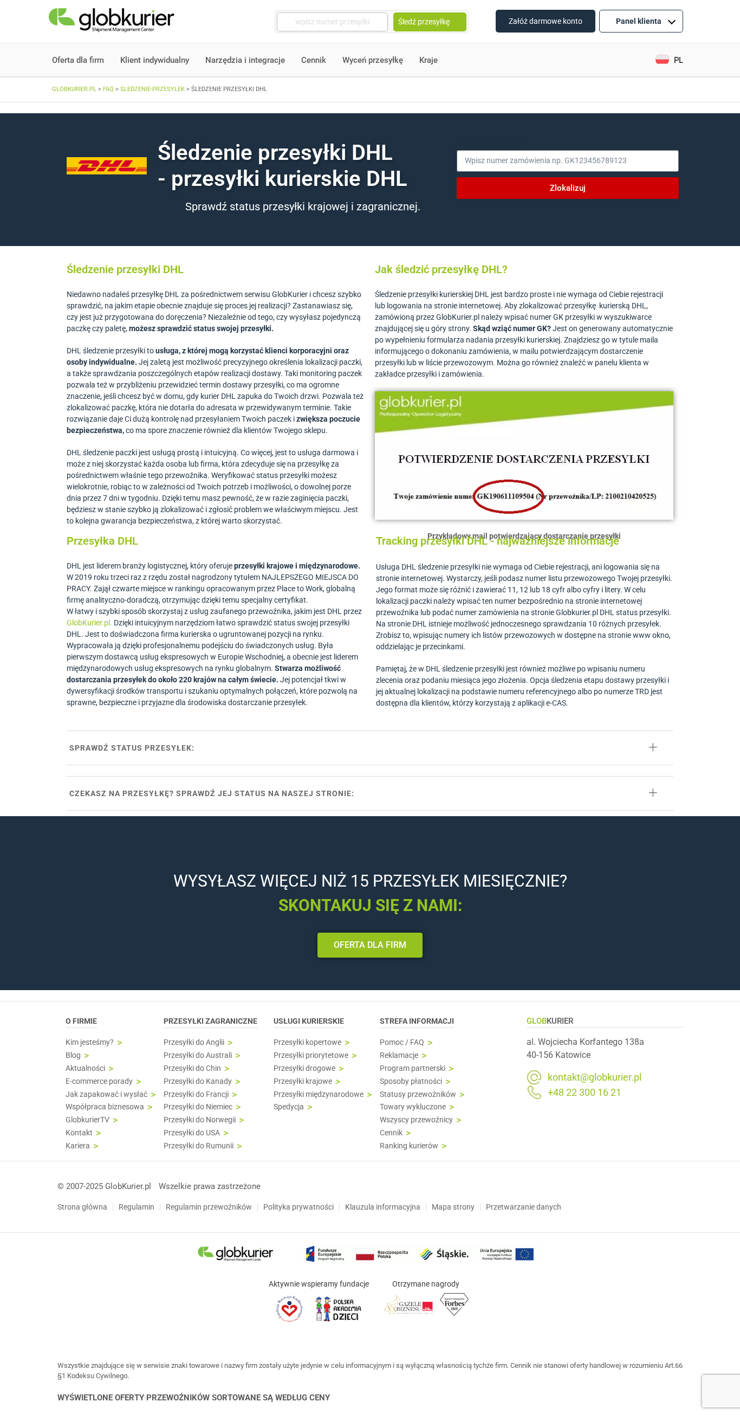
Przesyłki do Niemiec (198, 1107)
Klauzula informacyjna (382, 1207)
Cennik (313, 60)
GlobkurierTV (87, 1120)
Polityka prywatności (298, 1207)
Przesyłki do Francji (196, 1094)
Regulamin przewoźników (209, 1207)
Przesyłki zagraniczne (210, 1021)
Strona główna (82, 1207)
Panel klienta (638, 21)
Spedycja (289, 1107)
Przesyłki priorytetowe (311, 1055)
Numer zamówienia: (490, 144)
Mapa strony (453, 1207)
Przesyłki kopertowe (307, 1042)
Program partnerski (412, 1068)
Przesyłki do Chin (192, 1068)
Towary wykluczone (413, 1107)
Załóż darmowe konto (545, 21)
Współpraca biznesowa (105, 1107)
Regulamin (136, 1207)
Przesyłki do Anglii (194, 1042)
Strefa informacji (417, 1021)
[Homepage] (113, 22)
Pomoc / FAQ (402, 1042)
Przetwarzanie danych (523, 1207)
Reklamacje (399, 1055)
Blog (73, 1055)
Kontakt (79, 1133)
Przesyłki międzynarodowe (318, 1094)
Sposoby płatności (411, 1081)
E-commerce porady (99, 1081)
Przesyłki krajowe (303, 1081)
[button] (669, 60)
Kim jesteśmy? (90, 1042)
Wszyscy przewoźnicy (416, 1120)
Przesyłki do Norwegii (200, 1120)
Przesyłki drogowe (304, 1068)
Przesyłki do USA (192, 1133)
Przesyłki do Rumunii (198, 1146)
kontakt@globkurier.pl (594, 1077)
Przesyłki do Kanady (198, 1081)
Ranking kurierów (409, 1146)
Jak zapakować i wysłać (106, 1094)
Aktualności (85, 1068)
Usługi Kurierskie (309, 1021)
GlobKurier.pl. (89, 622)
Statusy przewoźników (418, 1094)
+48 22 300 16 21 (584, 1092)
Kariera (78, 1146)
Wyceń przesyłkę (372, 60)
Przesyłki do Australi (198, 1055)
